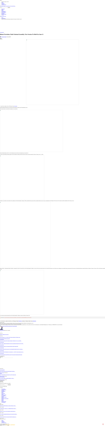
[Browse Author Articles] (1, 329)
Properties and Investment (5, 398)
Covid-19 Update (4, 389)
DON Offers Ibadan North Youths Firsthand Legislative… (7, 371)
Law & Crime (3, 12)
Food (2, 392)
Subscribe (9, 384)
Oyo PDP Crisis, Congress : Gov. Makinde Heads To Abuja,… (8, 408)
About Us (3, 3)
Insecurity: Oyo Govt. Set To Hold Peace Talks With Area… (8, 411)
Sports (2, 10)
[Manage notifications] (103, 424)
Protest (2, 399)
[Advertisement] (52, 26)
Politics (3, 9)
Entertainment (3, 11)
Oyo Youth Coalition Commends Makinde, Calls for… (7, 378)
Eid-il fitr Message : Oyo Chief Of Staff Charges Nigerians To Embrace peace (10, 337)
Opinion (3, 396)
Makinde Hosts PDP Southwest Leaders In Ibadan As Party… (8, 405)
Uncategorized (2, 32)
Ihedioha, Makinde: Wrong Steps (4, 334)
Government (3, 393)
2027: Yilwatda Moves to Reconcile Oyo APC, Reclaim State (8, 374)
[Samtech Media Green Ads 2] (22, 199)
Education (3, 13)
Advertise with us (4, 4)
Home (2, 2)
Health (2, 394)
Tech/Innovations (4, 401)
